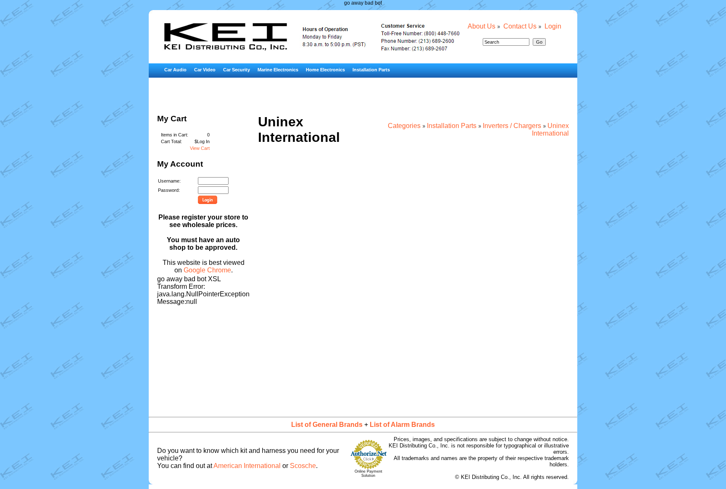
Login (552, 26)
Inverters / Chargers (512, 125)
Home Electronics (325, 69)
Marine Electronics (278, 69)
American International (247, 465)
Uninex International (550, 129)
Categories (404, 125)
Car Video (205, 69)
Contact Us (520, 26)
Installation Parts (371, 69)
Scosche (303, 465)
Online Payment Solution (368, 473)
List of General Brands (327, 424)
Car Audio (175, 69)
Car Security (236, 69)
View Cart (200, 148)
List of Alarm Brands (402, 424)
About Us (481, 26)
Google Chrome (207, 270)
